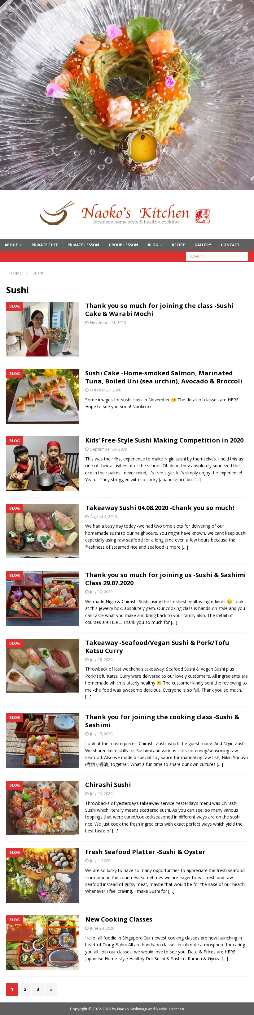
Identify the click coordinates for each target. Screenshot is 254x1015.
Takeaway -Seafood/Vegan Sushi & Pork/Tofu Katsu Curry (157, 646)
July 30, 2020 (101, 591)
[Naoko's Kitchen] (127, 187)
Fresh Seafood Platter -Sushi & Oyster (145, 852)
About (11, 245)
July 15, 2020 (101, 793)
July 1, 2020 (100, 860)
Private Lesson (83, 245)
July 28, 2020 (101, 659)
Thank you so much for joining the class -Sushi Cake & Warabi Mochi (159, 309)
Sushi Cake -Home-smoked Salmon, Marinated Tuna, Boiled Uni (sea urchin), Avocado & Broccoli (163, 377)
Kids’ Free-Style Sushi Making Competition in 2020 (164, 440)
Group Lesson (123, 245)
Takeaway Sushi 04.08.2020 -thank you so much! (159, 507)
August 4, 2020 (103, 516)
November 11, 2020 (108, 322)
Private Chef (45, 245)
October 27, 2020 (105, 390)
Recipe (178, 245)
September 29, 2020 (108, 449)
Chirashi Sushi (108, 784)
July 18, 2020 (101, 733)
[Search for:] (217, 256)
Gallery (203, 245)
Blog (153, 245)
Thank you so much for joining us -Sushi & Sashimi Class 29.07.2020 (165, 579)
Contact (230, 245)
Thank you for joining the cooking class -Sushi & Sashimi (162, 721)
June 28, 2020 (102, 928)
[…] (198, 479)
